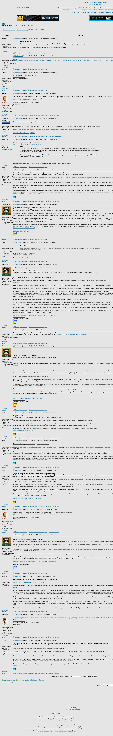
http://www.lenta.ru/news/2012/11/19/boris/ (25, 99)
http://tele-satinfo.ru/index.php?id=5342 (24, 133)
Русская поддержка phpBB (74, 709)
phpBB (73, 708)
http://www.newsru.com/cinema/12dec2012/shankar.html (73, 334)
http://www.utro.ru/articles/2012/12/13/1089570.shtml (28, 398)
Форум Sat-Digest (32, 29)
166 (28, 25)
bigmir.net (16, 665)
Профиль (70, 9)
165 (25, 25)
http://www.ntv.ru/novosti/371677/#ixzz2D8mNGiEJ (28, 193)
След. (31, 25)
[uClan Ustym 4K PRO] (38, 20)
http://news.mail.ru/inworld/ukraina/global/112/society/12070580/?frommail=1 (35, 561)
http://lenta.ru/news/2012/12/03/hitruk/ (24, 228)
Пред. (12, 25)
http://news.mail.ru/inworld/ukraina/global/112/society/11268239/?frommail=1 (35, 315)
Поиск (96, 8)
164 (22, 25)
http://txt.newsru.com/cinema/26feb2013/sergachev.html (28, 582)
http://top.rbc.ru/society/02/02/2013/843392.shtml (27, 498)
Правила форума (73, 8)
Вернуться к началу (5, 52)
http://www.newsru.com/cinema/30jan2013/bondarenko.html (30, 459)
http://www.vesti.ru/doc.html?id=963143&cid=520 (27, 144)
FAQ (85, 8)
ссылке (87, 730)
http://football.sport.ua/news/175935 (23, 430)
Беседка (41, 29)
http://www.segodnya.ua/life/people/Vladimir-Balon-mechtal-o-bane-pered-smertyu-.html (43, 514)
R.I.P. (3, 24)
